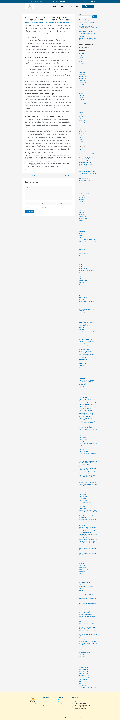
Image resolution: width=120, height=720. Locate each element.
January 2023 (82, 122)
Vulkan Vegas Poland (83, 671)
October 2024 (82, 80)
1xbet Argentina (82, 203)
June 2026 (81, 57)
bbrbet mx (81, 264)
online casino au (82, 523)
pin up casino (82, 565)
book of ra (81, 278)
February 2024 (82, 97)
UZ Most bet (81, 654)
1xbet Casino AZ (82, 216)
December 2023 (82, 101)
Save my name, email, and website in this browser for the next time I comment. (44, 207)
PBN (80, 556)
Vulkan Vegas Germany (84, 669)
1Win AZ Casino (82, 184)
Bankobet (81, 258)
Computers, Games (83, 312)
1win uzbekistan (82, 197)
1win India (81, 191)
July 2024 (81, 87)
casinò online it (82, 293)
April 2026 (81, 61)
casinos (80, 295)
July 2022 (81, 135)
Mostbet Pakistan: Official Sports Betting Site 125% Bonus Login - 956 (49, 22)
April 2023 (81, 116)
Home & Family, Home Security (85, 336)
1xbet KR (81, 229)
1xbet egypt (81, 220)
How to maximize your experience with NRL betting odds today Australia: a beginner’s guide (87, 40)
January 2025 (82, 74)
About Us (70, 6)
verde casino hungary (83, 658)
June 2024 (81, 89)
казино (80, 683)
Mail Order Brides (82, 374)
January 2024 (82, 99)
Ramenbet (81, 592)
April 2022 (81, 141)
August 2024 (81, 84)
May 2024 (81, 91)
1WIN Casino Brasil (83, 189)
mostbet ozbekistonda (84, 459)
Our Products (62, 6)
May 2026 (81, 59)
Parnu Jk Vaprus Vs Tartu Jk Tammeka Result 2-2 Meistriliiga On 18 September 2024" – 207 (87, 553)
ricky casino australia (83, 606)
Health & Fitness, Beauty (84, 333)
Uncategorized (82, 649)
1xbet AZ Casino (82, 205)
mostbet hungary (82, 437)
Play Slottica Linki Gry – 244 (85, 582)
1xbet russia (81, 233)
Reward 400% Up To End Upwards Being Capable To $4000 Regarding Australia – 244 (88, 603)
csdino (80, 314)
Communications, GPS (84, 307)
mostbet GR (81, 435)
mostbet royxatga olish (84, 478)
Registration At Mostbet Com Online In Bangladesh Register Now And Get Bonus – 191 (88, 598)
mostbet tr (81, 487)
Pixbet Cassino (82, 580)
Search (80, 14)
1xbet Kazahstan (82, 224)
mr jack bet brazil (82, 508)
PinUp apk (81, 578)
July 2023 (81, 110)
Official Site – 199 (82, 517)
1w (79, 182)
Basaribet (81, 262)
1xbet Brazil (81, 214)
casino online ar (82, 291)
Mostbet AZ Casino (83, 390)
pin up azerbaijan (82, 561)
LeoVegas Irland (82, 369)
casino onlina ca (82, 288)
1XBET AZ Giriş (82, 208)
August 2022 (81, 133)
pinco (80, 575)
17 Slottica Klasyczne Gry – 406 (86, 180)
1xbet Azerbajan (82, 210)
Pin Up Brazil (81, 563)
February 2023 (82, 120)
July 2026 (81, 55)
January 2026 (82, 68)
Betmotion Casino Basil (84, 268)
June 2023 (81, 112)
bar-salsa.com (82, 260)
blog (80, 276)
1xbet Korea (81, 227)
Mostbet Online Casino (84, 451)
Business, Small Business (84, 282)
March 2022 (81, 143)
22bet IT (80, 237)
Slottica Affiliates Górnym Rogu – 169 (87, 614)
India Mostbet (82, 343)
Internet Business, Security (85, 345)
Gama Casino (82, 329)
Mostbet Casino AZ (83, 406)
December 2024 (82, 76)
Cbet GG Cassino (82, 299)
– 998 (80, 149)
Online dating (82, 525)
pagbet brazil (81, 545)
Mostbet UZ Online (83, 496)
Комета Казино (82, 685)
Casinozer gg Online (83, 297)
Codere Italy (81, 305)
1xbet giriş (81, 222)
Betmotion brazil (82, 266)
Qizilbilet (81, 590)
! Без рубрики (82, 151)
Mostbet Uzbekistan (83, 498)
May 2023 (81, 114)
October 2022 (82, 129)
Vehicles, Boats (82, 656)
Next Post (67, 175)
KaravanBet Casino (83, 361)
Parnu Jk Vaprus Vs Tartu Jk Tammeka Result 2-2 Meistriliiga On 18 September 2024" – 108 (87, 548)
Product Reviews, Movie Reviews (86, 586)
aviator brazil (81, 246)
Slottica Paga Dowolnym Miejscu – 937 (87, 641)
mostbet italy (81, 447)
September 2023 (82, 108)
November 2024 (82, 78)
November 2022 (82, 127)
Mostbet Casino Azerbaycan (85, 408)
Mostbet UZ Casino (83, 492)
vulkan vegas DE (82, 665)
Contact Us (77, 6)
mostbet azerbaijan (83, 395)
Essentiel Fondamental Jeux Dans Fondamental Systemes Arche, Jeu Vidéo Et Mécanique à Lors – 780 (88, 324)
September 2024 (82, 82)
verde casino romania (83, 663)
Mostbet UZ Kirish (83, 494)
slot (79, 608)
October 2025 (82, 72)
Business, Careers (83, 280)
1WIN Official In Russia (84, 193)
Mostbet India (82, 441)
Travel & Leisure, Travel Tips (85, 646)
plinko (80, 584)
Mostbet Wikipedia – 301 (84, 500)
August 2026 (81, 53)
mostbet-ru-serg (82, 506)
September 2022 (82, 131)
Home (54, 6)
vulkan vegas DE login (83, 667)
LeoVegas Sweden (83, 371)
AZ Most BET (81, 251)
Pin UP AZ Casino (82, 559)
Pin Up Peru (81, 573)
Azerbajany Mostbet (83, 253)
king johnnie (81, 365)
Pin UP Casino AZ (82, 567)
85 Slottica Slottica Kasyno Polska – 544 (87, 241)
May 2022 (81, 139)
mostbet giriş (82, 433)
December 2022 (82, 124)
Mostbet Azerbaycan (83, 397)
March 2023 (81, 118)
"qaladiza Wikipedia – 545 (84, 167)
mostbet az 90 (82, 388)
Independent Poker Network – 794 (86, 341)
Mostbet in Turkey (83, 439)
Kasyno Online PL (82, 363)
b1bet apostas (82, 255)
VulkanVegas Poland (83, 673)
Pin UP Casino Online (83, 569)
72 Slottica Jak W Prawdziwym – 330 (87, 239)
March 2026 (81, 63)
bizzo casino (81, 274)
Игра (80, 681)
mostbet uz (81, 490)
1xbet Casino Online (83, 218)
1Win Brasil (81, 186)
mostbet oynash (82, 457)
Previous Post (31, 175)
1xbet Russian (82, 235)
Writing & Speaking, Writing (85, 675)
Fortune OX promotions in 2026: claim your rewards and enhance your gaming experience (87, 35)
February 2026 (82, 65)
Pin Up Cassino (82, 571)
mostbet (52, 146)
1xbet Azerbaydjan (83, 212)
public (80, 588)
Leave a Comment (29, 22)
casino (80, 284)
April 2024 (81, 93)
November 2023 (82, 103)
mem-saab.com (82, 378)
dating (80, 317)
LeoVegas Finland (82, 367)
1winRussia (81, 199)
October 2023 (82, 106)
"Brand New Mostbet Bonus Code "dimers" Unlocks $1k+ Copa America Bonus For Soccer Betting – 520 (87, 157)
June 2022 (81, 137)
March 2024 (81, 95)
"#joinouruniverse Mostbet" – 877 (86, 153)
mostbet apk (81, 386)
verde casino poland (83, 661)
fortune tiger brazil (83, 327)
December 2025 (82, 70)
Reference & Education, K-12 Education (87, 594)
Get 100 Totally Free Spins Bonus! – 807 (87, 331)
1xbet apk (81, 201)
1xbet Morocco (82, 231)
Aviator (80, 243)
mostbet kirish (82, 449)
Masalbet (81, 376)
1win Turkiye (81, 195)
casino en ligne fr (82, 286)
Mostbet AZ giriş (82, 393)
